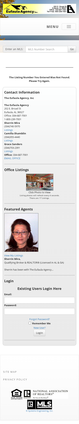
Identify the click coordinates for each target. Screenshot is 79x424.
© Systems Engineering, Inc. (39, 410)
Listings (8, 130)
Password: (10, 305)
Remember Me (41, 323)
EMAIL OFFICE (12, 158)
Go (72, 49)
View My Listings (13, 255)
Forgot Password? (39, 319)
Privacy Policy (15, 379)
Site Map (10, 371)
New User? (40, 327)
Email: (8, 294)
